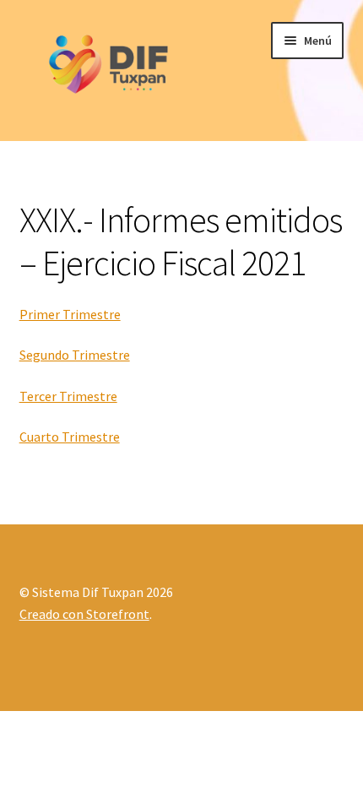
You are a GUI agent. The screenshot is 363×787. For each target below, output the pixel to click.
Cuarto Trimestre (69, 436)
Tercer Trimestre (68, 396)
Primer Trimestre (70, 314)
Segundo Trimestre (74, 354)
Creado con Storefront (84, 613)
